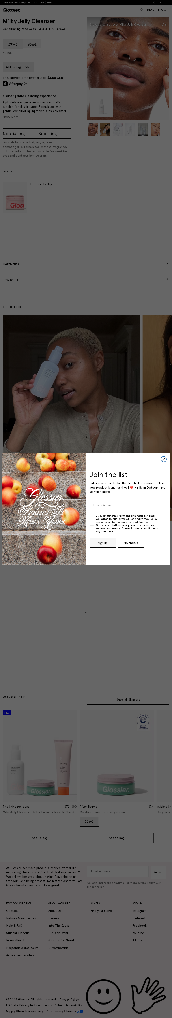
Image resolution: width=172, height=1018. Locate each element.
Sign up (103, 543)
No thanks (131, 543)
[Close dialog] (163, 459)
